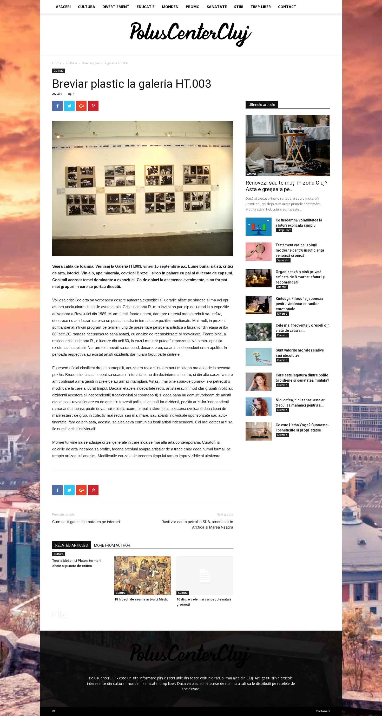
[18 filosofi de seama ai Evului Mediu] (142, 575)
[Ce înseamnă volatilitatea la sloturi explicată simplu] (259, 227)
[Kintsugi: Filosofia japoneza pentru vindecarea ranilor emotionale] (259, 305)
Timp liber (261, 6)
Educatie (146, 6)
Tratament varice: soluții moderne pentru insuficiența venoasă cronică (300, 250)
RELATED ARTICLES (71, 545)
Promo (193, 6)
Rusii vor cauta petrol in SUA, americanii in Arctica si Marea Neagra (197, 524)
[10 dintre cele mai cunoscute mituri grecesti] (204, 575)
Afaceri (63, 6)
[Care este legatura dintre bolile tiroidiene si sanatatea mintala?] (259, 382)
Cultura (86, 6)
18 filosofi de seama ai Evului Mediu (141, 599)
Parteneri (323, 711)
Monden (170, 6)
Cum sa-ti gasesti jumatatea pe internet (86, 521)
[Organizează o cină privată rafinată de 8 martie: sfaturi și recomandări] (259, 278)
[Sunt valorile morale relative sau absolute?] (259, 357)
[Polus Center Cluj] (191, 34)
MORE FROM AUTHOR (112, 545)
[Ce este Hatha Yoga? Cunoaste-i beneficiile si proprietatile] (259, 431)
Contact (287, 6)
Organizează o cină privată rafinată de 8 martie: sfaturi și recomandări (300, 277)
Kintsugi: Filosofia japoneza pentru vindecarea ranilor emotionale (299, 303)
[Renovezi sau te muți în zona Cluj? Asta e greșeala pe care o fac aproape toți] (288, 145)
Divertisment (115, 6)
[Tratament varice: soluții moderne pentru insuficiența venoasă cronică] (259, 251)
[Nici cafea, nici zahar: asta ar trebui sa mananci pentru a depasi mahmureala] (259, 406)
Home (56, 63)
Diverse (282, 313)
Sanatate (217, 6)
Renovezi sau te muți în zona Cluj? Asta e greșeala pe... (286, 186)
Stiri (238, 6)
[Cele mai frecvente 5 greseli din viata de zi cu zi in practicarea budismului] (259, 332)
